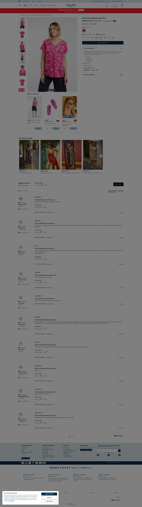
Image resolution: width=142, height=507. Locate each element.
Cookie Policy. (11, 501)
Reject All (49, 497)
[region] (30, 498)
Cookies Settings (49, 501)
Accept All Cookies (49, 494)
